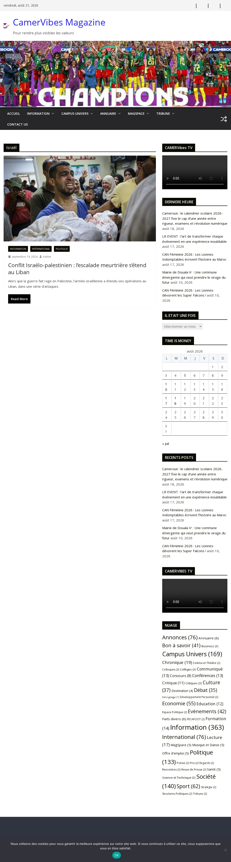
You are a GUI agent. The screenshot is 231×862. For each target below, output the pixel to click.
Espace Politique (174, 712)
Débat (205, 690)
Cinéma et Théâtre (206, 663)
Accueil (13, 113)
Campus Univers (74, 113)
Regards (206, 763)
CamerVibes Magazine (59, 22)
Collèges (188, 669)
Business (209, 646)
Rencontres (171, 769)
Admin (47, 257)
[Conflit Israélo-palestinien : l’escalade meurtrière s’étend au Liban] (80, 198)
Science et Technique (179, 778)
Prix (194, 763)
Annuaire (108, 113)
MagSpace (136, 113)
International (41, 248)
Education (209, 703)
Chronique (177, 662)
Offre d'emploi (175, 753)
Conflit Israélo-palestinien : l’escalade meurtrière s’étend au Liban (77, 268)
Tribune (200, 794)
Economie (179, 703)
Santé (214, 769)
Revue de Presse (193, 769)
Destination (182, 691)
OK (117, 855)
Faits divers (174, 719)
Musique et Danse (208, 745)
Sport (188, 786)
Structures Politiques (177, 794)
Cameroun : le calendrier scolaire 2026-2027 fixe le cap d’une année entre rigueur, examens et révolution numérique (194, 218)
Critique (173, 682)
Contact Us (17, 124)
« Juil (165, 443)
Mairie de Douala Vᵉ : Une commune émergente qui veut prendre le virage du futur (194, 277)
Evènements (207, 711)
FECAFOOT (196, 719)
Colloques (170, 669)
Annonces (180, 637)
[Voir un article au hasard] (223, 119)
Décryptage (170, 697)
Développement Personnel (199, 697)
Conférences (207, 675)
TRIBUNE (163, 113)
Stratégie (208, 787)
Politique (62, 248)
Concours (180, 675)
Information (38, 113)
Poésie (183, 763)
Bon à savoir (181, 645)
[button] (52, 113)
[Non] (225, 850)
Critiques (193, 683)
